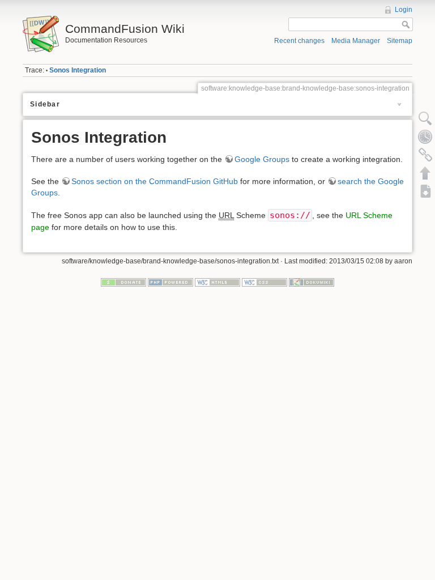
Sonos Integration (77, 70)
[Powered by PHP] (170, 281)
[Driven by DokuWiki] (311, 281)
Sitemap (399, 41)
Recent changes (299, 41)
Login (403, 10)
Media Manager (355, 41)
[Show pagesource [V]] (425, 118)
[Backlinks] (425, 155)
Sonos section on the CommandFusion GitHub (154, 181)
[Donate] (123, 281)
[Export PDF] (425, 191)
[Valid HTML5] (217, 281)
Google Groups (261, 159)
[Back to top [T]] (425, 173)
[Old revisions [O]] (425, 136)
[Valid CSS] (264, 281)
